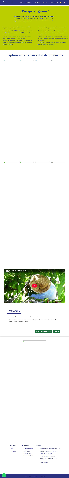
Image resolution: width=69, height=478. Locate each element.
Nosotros (29, 2)
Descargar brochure (43, 331)
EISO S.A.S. (42, 476)
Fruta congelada (27, 451)
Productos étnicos (27, 453)
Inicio (21, 2)
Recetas (45, 2)
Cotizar (56, 331)
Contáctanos (54, 2)
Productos (37, 2)
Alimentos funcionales (28, 448)
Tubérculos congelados (28, 455)
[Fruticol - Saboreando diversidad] (8, 2)
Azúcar (25, 449)
